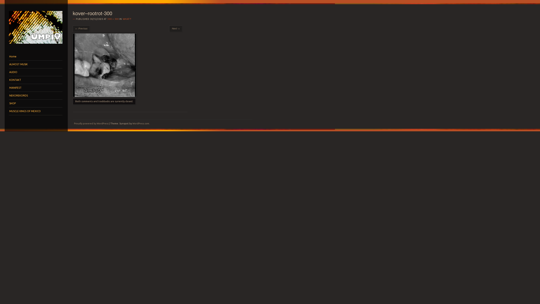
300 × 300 (113, 19)
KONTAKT (15, 80)
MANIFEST (15, 87)
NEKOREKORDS (18, 95)
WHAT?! (127, 19)
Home (12, 56)
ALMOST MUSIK (18, 64)
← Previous (81, 28)
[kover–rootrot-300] (104, 96)
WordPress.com (140, 123)
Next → (176, 28)
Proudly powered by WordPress (91, 123)
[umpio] (35, 44)
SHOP (12, 103)
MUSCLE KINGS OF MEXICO (25, 111)
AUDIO (13, 72)
